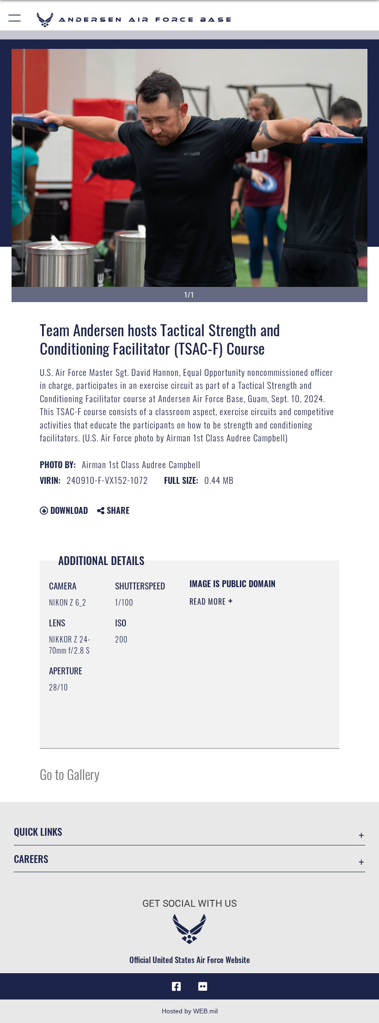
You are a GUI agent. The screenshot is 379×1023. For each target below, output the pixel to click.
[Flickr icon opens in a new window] (202, 986)
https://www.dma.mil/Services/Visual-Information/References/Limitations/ (246, 718)
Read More (209, 601)
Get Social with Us (189, 903)
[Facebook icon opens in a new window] (176, 986)
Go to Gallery (69, 774)
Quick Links (38, 831)
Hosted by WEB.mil (190, 1011)
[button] (15, 19)
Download (68, 510)
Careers (31, 858)
